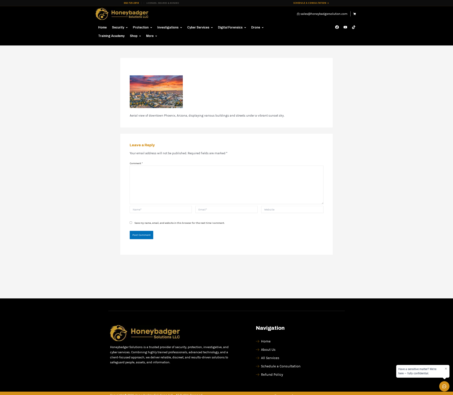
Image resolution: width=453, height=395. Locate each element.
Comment (136, 163)
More (150, 36)
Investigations (168, 27)
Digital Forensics (230, 27)
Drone (255, 27)
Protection (141, 27)
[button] (119, 27)
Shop (133, 36)
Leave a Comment (143, 69)
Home (102, 27)
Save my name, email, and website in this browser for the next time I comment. (179, 222)
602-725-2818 (131, 2)
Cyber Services (198, 27)
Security (118, 27)
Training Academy (111, 36)
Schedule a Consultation (311, 3)
